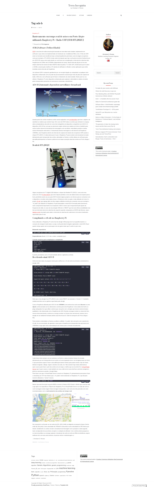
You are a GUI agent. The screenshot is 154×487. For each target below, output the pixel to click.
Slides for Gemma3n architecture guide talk (108, 101)
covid (74, 460)
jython (39, 468)
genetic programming (59, 465)
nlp (49, 472)
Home (58, 15)
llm (54, 468)
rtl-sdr (38, 201)
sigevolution (63, 475)
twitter (70, 475)
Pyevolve (70, 471)
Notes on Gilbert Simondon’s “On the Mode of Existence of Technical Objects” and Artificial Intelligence (108, 119)
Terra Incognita (77, 5)
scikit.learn (57, 475)
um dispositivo (73, 119)
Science (52, 475)
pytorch (42, 475)
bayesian (46, 460)
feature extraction (61, 462)
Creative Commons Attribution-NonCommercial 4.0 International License (107, 153)
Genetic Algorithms (44, 465)
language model (50, 468)
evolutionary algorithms (51, 462)
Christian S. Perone (44, 442)
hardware (68, 465)
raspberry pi (47, 475)
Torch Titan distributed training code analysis (108, 129)
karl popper (43, 468)
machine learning (67, 468)
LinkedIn (89, 15)
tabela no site (36, 212)
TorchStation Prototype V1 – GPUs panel (107, 109)
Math (32, 472)
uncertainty (38, 478)
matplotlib (37, 471)
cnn (56, 460)
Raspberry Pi (35, 33)
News (45, 472)
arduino (37, 460)
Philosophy (53, 472)
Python (35, 475)
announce (33, 460)
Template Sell (64, 485)
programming (61, 472)
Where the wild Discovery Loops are (106, 91)
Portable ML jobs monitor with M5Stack (107, 88)
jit (36, 468)
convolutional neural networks (65, 460)
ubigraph (33, 478)
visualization (43, 478)
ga (66, 462)
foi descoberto (46, 194)
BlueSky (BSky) (71, 15)
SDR (33, 51)
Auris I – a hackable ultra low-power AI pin (107, 99)
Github (81, 15)
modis (41, 471)
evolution (43, 462)
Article (41, 460)
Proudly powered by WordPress (40, 485)
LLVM (57, 468)
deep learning (36, 462)
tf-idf (67, 475)
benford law (51, 460)
